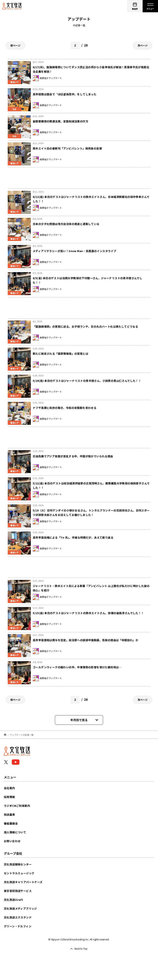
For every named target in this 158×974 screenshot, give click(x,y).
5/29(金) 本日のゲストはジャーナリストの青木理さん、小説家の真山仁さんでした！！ (87, 381)
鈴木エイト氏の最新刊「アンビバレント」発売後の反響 (67, 148)
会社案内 (9, 788)
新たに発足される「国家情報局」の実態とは (60, 353)
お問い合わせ (12, 841)
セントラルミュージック (19, 873)
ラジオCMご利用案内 (17, 806)
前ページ (15, 45)
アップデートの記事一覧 (22, 734)
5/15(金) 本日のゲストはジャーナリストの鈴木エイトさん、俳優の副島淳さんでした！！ (88, 613)
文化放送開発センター (18, 864)
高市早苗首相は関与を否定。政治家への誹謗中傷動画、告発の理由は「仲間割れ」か (85, 640)
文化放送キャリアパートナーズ (23, 882)
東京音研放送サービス (18, 891)
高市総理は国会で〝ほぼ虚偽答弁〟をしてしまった (64, 94)
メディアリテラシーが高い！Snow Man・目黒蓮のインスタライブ (74, 251)
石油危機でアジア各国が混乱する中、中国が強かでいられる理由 (73, 456)
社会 (15, 109)
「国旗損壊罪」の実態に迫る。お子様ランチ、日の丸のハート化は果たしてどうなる (85, 326)
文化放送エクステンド (18, 917)
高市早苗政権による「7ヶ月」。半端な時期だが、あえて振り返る (73, 537)
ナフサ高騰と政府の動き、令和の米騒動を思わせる (64, 408)
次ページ (143, 45)
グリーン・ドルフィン (17, 926)
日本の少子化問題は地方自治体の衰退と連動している (66, 224)
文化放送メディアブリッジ (20, 908)
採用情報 (9, 797)
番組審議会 (11, 823)
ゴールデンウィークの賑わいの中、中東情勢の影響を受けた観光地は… (77, 667)
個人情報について (15, 832)
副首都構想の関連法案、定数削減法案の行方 (60, 121)
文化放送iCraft (13, 900)
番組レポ (14, 163)
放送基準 (9, 814)
